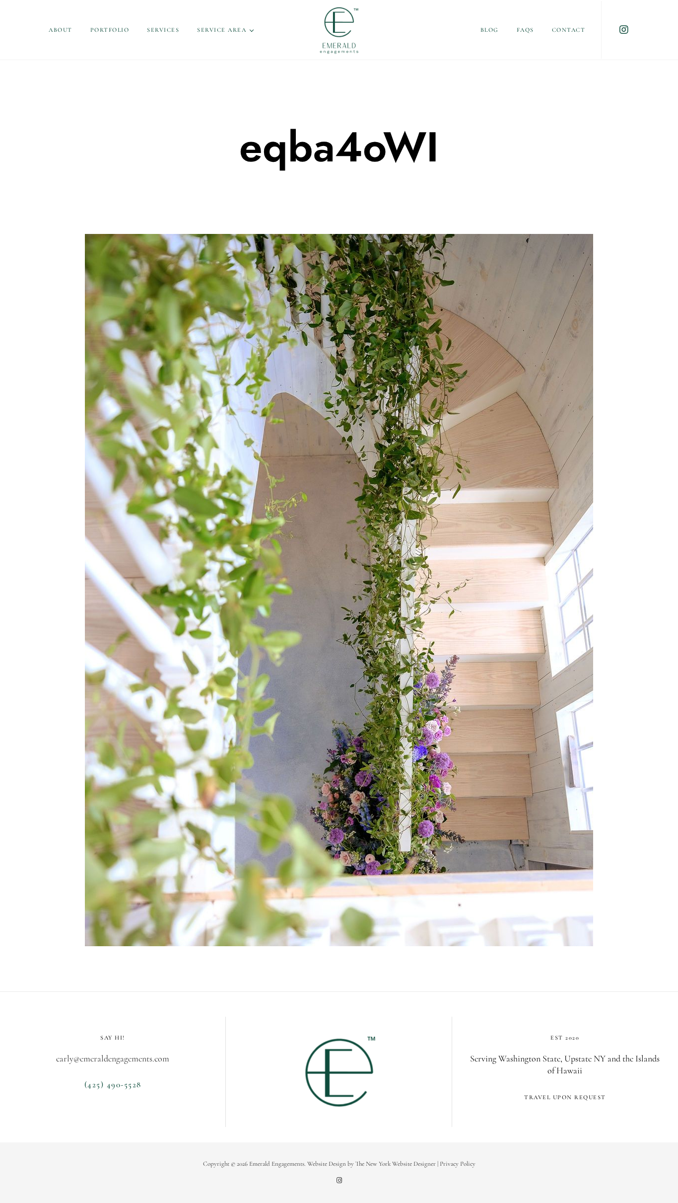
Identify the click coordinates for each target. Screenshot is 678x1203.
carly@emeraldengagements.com (112, 1058)
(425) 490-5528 (112, 1084)
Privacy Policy (457, 1164)
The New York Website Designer (395, 1164)
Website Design (326, 1164)
